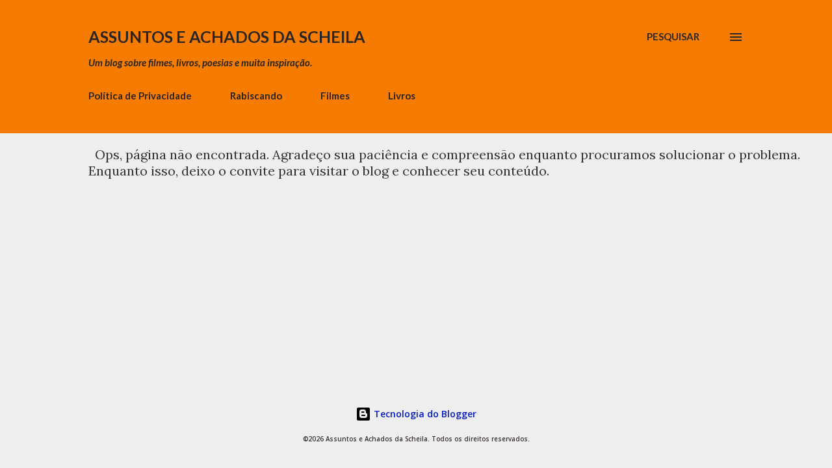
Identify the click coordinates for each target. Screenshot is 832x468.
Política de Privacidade (140, 95)
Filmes (335, 95)
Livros (401, 95)
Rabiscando (256, 95)
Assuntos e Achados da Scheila (226, 36)
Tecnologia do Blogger (423, 414)
